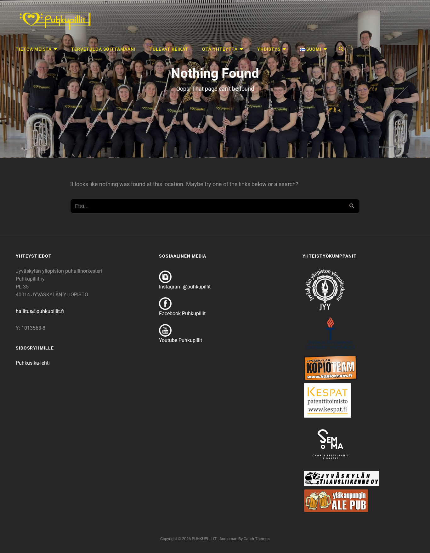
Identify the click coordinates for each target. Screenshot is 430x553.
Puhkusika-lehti (33, 363)
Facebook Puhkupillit (182, 313)
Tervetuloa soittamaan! (103, 49)
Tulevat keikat (169, 49)
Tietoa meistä (34, 49)
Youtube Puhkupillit (180, 340)
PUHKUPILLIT (204, 538)
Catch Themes (257, 538)
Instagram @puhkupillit (185, 287)
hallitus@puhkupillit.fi (40, 311)
